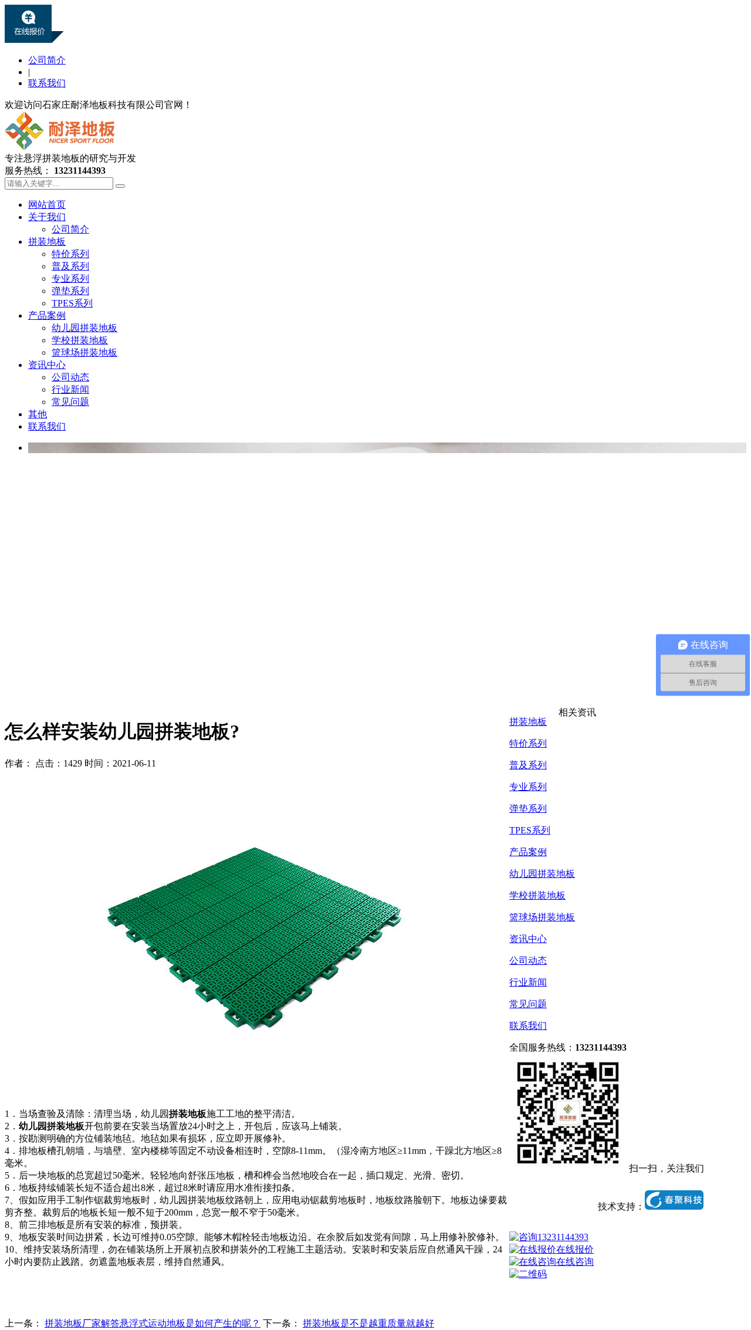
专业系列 (70, 278)
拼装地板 (47, 242)
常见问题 (70, 402)
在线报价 (575, 1249)
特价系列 (70, 254)
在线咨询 (575, 1262)
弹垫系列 (70, 291)
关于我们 (47, 217)
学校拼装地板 (80, 340)
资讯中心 (47, 365)
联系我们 (47, 83)
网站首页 (47, 205)
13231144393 (562, 1237)
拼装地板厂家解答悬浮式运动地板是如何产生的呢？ (153, 1323)
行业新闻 (70, 389)
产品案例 (47, 315)
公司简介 (47, 60)
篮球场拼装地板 (84, 352)
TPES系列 (72, 303)
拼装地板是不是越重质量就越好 (368, 1323)
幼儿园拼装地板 (84, 328)
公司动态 (70, 377)
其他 (37, 414)
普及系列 (70, 266)
